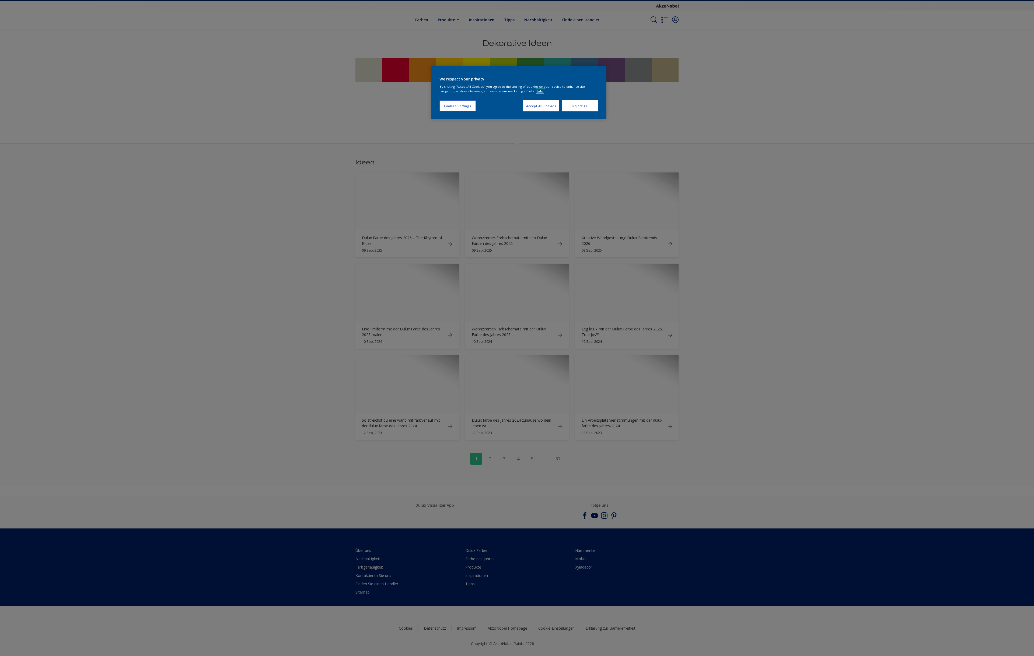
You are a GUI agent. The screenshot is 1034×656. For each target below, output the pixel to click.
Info (540, 91)
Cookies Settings (457, 106)
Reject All (580, 106)
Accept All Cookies (541, 106)
